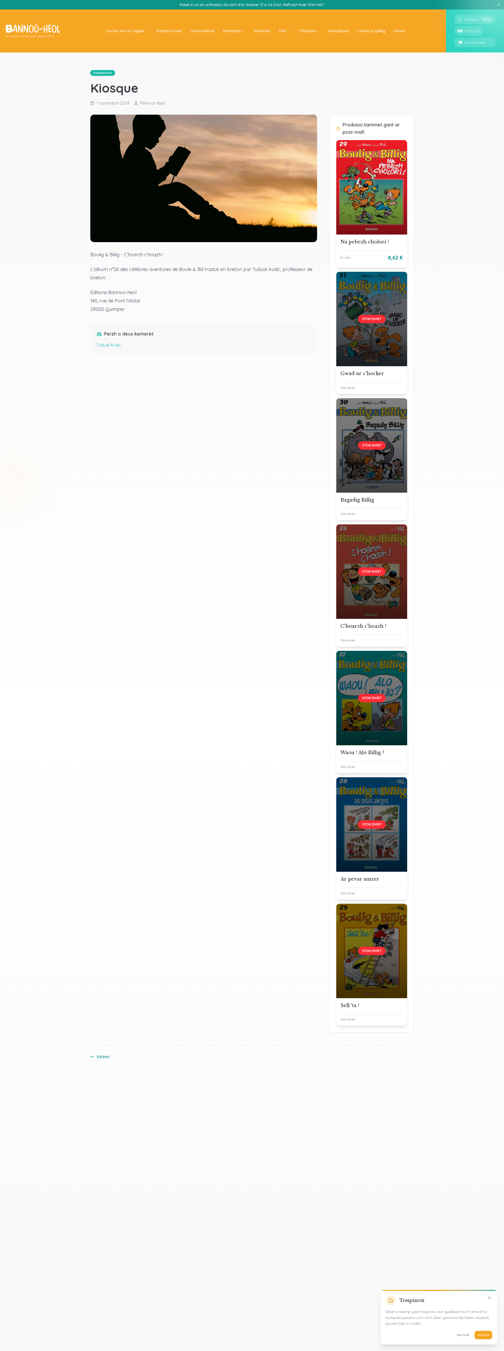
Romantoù (232, 31)
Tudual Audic (109, 345)
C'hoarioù (307, 31)
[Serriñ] (499, 5)
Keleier (103, 1056)
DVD (282, 31)
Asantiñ (483, 1335)
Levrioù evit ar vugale (125, 31)
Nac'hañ (463, 1335)
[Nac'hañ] (489, 1297)
